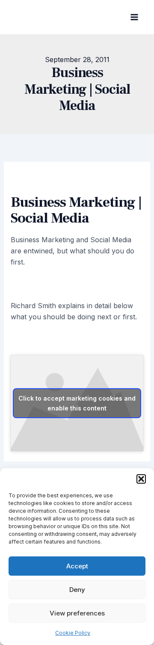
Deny (77, 590)
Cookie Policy (72, 633)
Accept (77, 566)
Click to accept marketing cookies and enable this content (77, 403)
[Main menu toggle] (134, 17)
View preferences (77, 613)
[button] (141, 479)
